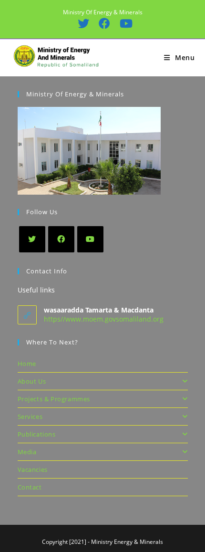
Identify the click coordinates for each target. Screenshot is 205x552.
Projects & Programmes (54, 399)
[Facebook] (61, 239)
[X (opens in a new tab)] (82, 23)
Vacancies (33, 469)
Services (30, 416)
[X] (32, 239)
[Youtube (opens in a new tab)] (123, 23)
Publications (37, 434)
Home (27, 363)
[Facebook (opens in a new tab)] (103, 23)
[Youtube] (90, 239)
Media (27, 452)
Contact (30, 487)
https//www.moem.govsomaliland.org (104, 318)
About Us (32, 381)
